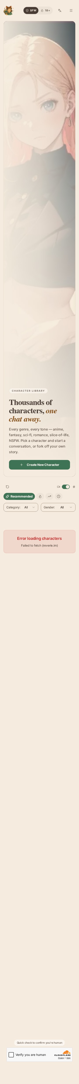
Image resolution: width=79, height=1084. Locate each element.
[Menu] (71, 10)
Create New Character (43, 465)
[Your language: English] (59, 10)
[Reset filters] (7, 487)
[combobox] (21, 507)
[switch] (66, 487)
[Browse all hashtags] (73, 486)
